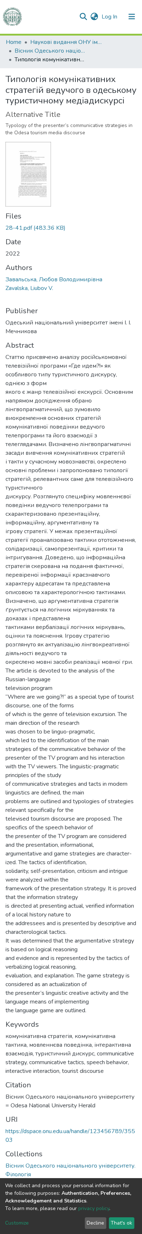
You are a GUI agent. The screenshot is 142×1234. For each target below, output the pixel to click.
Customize (17, 1222)
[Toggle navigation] (132, 16)
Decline (95, 1222)
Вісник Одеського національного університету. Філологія (51, 51)
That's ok (121, 1222)
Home (13, 42)
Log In (110, 17)
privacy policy (93, 1208)
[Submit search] (83, 16)
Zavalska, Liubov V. (29, 288)
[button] (94, 16)
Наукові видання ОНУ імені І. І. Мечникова (66, 42)
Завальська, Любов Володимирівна (53, 279)
